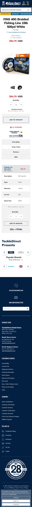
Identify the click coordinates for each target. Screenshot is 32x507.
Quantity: (16, 100)
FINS (17, 30)
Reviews (16, 152)
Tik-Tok (7, 447)
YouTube (7, 443)
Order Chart (16, 147)
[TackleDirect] (13, 3)
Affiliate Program (7, 419)
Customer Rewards (7, 413)
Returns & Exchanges (8, 378)
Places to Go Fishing (8, 387)
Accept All (16, 504)
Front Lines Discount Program (10, 416)
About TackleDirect (7, 402)
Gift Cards (5, 381)
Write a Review (15, 35)
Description (16, 142)
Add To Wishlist (16, 120)
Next (28, 252)
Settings (16, 497)
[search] (28, 10)
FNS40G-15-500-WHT (8, 168)
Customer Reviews (7, 407)
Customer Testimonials (8, 410)
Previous (4, 252)
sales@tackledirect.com (8, 343)
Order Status (5, 375)
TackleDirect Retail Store (11, 327)
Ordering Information (8, 372)
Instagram (8, 439)
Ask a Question (17, 38)
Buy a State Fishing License (10, 384)
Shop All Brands (15, 260)
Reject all (16, 501)
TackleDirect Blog (10, 431)
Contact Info (5, 366)
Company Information (8, 404)
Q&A (16, 157)
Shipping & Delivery (7, 369)
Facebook (8, 435)
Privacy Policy (13, 494)
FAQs (3, 390)
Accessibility (5, 363)
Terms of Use (19, 488)
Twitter (7, 451)
